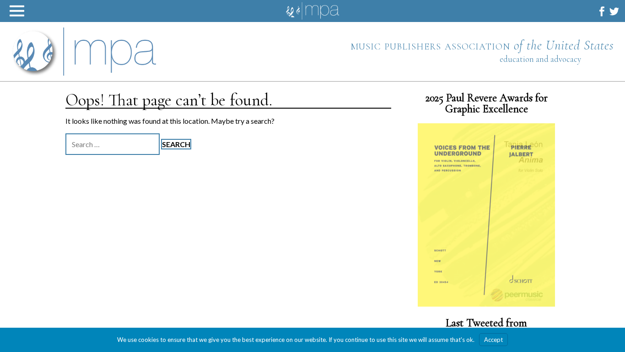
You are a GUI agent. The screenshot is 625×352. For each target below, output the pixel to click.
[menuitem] (602, 11)
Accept (493, 339)
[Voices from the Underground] (486, 215)
